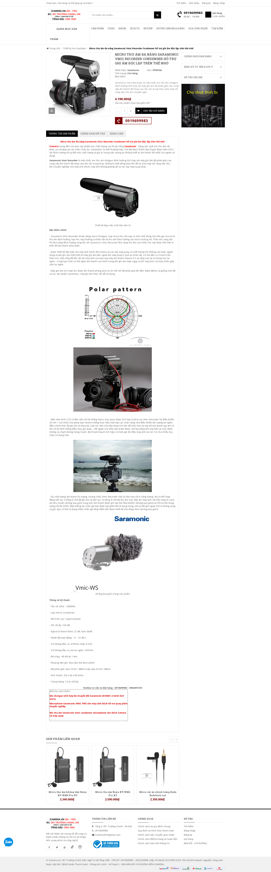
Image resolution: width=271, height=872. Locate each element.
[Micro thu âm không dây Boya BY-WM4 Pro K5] (67, 766)
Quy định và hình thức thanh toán (156, 830)
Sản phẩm (97, 28)
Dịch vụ (135, 28)
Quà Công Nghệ (198, 28)
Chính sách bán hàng (198, 56)
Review (148, 28)
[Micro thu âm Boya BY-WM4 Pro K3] (112, 766)
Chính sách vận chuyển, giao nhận (156, 834)
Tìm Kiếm (217, 28)
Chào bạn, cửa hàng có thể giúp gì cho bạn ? (69, 3)
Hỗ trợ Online (193, 77)
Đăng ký (206, 3)
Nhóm (122, 28)
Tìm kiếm (181, 3)
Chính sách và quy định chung (154, 826)
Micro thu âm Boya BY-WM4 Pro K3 (112, 793)
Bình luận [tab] (117, 133)
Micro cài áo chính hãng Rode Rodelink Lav (158, 793)
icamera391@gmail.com (108, 834)
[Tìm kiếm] (157, 14)
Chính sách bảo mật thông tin (154, 843)
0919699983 (136, 120)
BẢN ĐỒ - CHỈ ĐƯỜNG (195, 843)
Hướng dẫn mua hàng (170, 28)
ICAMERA (159, 864)
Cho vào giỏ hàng (154, 110)
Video (111, 28)
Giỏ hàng (188, 839)
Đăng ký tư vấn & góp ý (198, 66)
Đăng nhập (219, 3)
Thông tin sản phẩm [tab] (62, 133)
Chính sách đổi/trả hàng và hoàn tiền (158, 839)
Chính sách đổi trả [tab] (92, 133)
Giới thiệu (194, 3)
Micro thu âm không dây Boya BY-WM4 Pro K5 (68, 793)
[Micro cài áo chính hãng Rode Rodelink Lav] (158, 766)
